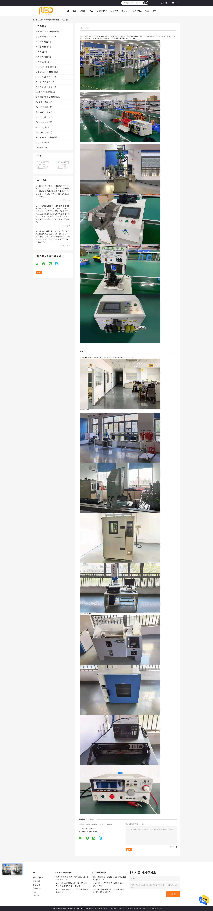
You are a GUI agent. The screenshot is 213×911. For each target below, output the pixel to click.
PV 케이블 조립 (42, 122)
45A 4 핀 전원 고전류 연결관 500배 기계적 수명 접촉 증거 (72, 878)
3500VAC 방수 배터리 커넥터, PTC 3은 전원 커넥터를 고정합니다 (109, 890)
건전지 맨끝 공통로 (44, 87)
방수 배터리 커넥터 (44, 36)
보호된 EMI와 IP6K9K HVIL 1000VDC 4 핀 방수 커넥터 (108, 884)
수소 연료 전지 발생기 (45, 72)
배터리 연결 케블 (43, 117)
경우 (154, 11)
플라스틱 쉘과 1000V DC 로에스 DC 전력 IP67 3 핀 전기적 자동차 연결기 (71, 884)
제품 (74, 11)
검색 (145, 3)
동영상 (82, 11)
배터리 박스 (41, 142)
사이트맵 (36, 895)
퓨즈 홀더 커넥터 (43, 112)
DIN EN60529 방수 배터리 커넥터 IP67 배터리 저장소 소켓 (109, 878)
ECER (160, 908)
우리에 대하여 (102, 11)
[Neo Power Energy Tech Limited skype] (58, 263)
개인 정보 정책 (57, 908)
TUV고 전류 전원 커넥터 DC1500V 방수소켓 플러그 (72, 890)
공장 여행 (114, 11)
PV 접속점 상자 (42, 132)
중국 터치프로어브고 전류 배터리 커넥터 (76, 908)
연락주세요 (137, 11)
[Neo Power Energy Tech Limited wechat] (52, 264)
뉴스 (147, 11)
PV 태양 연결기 (42, 102)
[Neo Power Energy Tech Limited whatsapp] (45, 264)
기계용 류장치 (42, 46)
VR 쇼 (91, 11)
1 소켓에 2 (40, 147)
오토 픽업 (40, 52)
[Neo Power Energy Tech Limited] (46, 11)
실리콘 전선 (41, 127)
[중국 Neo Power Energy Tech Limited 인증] (43, 164)
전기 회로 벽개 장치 (44, 137)
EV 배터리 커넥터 (43, 67)
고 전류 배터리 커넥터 (45, 31)
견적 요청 (164, 3)
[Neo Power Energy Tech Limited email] (39, 264)
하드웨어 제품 (42, 41)
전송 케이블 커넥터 (44, 77)
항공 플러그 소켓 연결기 (46, 97)
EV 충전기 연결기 (43, 92)
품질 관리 (125, 11)
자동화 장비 (41, 62)
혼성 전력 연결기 (43, 82)
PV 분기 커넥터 (42, 107)
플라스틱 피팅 (42, 57)
